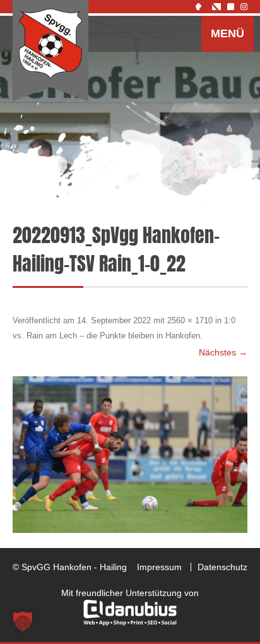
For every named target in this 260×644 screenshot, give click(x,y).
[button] (22, 621)
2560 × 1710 (190, 320)
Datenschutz (222, 567)
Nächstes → (223, 352)
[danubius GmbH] (130, 622)
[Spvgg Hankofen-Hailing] (50, 51)
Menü (227, 33)
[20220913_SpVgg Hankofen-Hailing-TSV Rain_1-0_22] (130, 454)
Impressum (159, 567)
